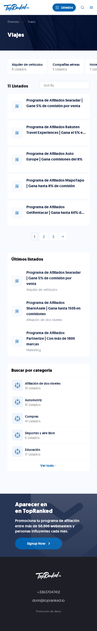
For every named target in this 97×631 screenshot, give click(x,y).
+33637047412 (48, 592)
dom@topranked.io (48, 600)
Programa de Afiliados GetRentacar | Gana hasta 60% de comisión (54, 212)
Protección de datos (48, 611)
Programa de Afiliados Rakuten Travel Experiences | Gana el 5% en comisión (55, 132)
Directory (13, 21)
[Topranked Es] (18, 7)
